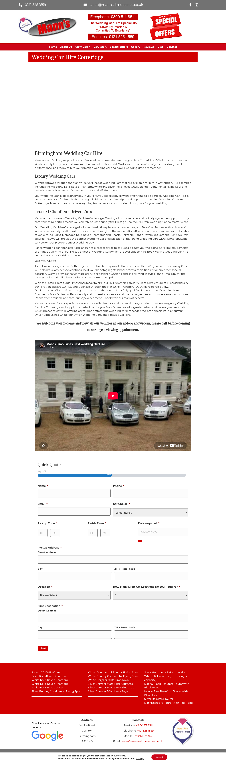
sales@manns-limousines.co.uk (116, 5)
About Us (66, 46)
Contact (172, 46)
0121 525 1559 (35, 5)
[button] (90, 47)
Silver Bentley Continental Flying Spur (56, 691)
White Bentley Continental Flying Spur (113, 676)
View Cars (81, 46)
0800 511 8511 (144, 725)
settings (140, 758)
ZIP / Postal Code (124, 569)
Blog (160, 46)
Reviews (148, 46)
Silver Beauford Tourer (158, 698)
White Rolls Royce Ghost (47, 687)
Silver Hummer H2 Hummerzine (165, 672)
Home (53, 46)
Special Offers (119, 46)
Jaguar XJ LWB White (46, 672)
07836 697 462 (143, 736)
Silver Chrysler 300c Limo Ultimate (110, 683)
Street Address (47, 552)
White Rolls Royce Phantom (50, 680)
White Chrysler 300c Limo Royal (108, 680)
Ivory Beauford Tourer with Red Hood (168, 702)
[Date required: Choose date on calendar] (140, 541)
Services (99, 46)
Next (43, 648)
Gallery (135, 46)
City (40, 569)
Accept (159, 757)
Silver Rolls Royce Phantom (49, 676)
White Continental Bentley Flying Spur (113, 672)
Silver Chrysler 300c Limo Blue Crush (111, 687)
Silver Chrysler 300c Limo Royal (108, 691)
